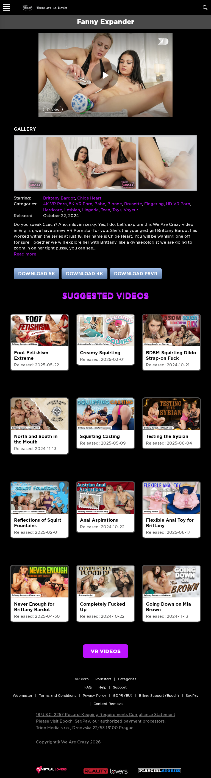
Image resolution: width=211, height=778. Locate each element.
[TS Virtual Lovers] (51, 770)
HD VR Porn (178, 203)
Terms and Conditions (57, 695)
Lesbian (72, 209)
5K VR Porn (80, 203)
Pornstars (103, 679)
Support (120, 687)
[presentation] (23, 162)
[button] (25, 254)
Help (102, 687)
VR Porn (82, 679)
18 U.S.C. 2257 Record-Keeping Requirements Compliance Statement (105, 714)
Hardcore (52, 209)
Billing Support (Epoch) (159, 695)
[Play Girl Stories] (160, 770)
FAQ (88, 687)
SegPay (82, 721)
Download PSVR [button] (135, 273)
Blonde (114, 203)
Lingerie (90, 209)
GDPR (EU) (122, 695)
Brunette (133, 203)
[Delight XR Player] (156, 42)
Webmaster (22, 695)
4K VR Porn (55, 203)
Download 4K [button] (84, 273)
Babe (100, 203)
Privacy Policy (94, 695)
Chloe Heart (89, 198)
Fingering (154, 203)
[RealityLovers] (105, 770)
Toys (116, 209)
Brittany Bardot (59, 198)
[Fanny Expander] (91, 163)
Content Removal (108, 704)
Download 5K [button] (36, 273)
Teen (105, 209)
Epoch (66, 721)
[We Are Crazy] (45, 7)
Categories (127, 679)
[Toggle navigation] (6, 7)
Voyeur (131, 209)
